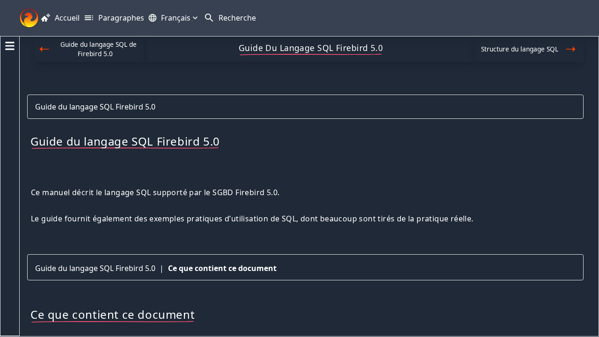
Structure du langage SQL (519, 48)
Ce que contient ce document (222, 268)
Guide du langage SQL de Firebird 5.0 (98, 49)
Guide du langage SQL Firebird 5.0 (95, 107)
